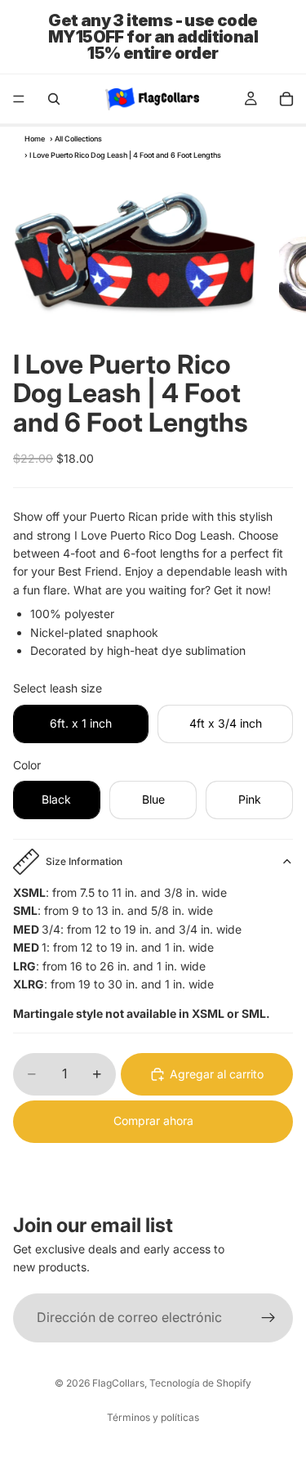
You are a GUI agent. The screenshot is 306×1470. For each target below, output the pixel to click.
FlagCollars (118, 1383)
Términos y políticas (153, 1417)
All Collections (78, 138)
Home (34, 138)
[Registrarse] (268, 1317)
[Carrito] (286, 99)
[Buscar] (54, 99)
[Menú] (19, 99)
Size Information (84, 861)
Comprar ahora (153, 1120)
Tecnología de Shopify (200, 1383)
